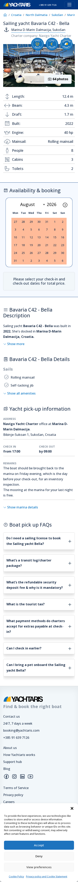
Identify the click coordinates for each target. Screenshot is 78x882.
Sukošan (57, 15)
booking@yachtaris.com (21, 730)
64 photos (60, 79)
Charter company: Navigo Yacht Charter (41, 36)
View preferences (39, 867)
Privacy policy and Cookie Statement (46, 876)
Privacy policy (13, 795)
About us (10, 748)
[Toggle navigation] (69, 5)
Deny (39, 856)
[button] (72, 808)
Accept (39, 845)
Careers (9, 802)
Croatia (16, 15)
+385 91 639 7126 (16, 737)
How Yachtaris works (19, 755)
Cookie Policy (16, 876)
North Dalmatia (36, 15)
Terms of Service (16, 788)
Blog (6, 769)
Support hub (12, 762)
